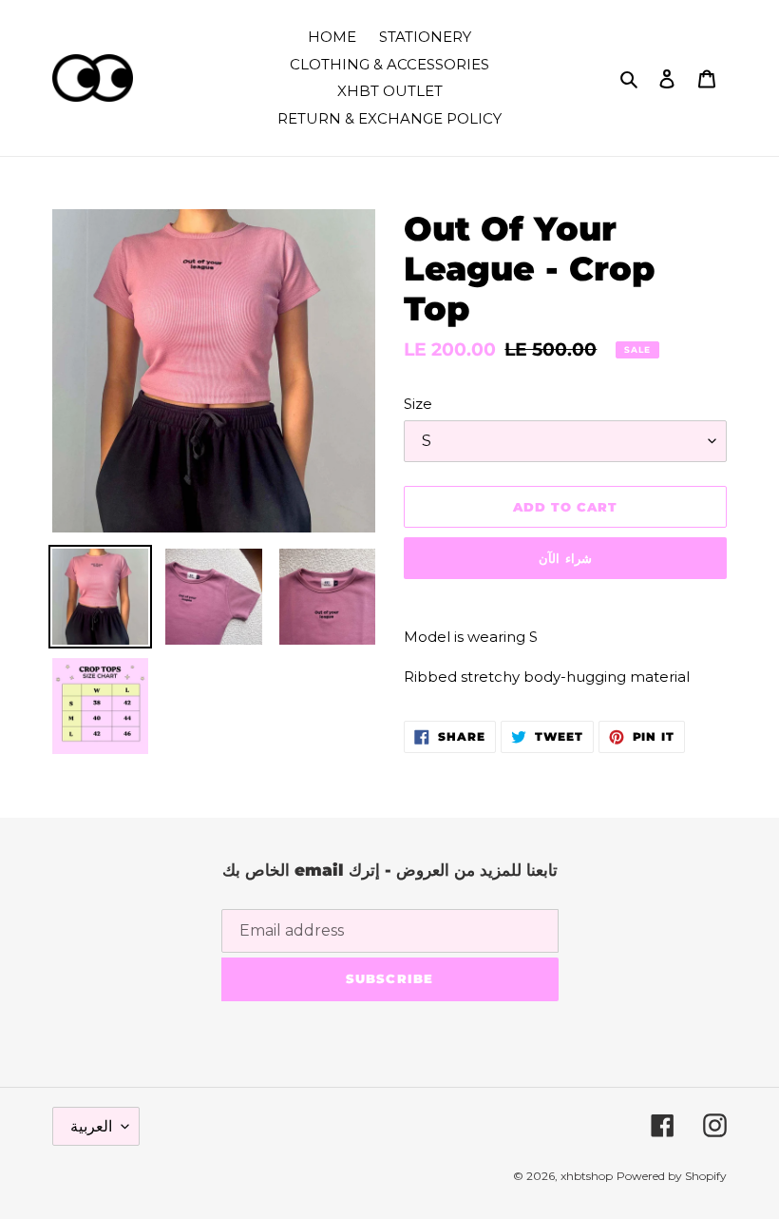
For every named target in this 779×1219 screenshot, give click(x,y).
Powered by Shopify (672, 1176)
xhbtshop (586, 1176)
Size (418, 404)
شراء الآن (565, 558)
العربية (91, 1126)
